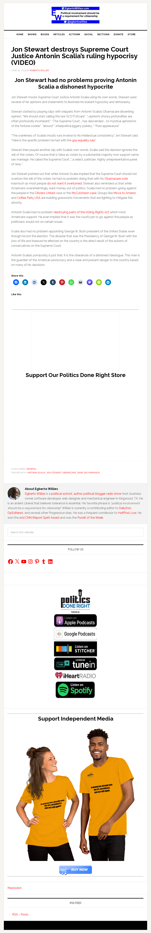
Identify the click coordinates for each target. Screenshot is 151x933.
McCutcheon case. (84, 193)
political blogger (94, 493)
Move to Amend (124, 193)
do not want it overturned (64, 183)
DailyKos (125, 508)
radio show (113, 493)
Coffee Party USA (29, 198)
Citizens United (45, 193)
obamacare (69, 472)
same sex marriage (88, 472)
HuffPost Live (127, 513)
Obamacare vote (116, 178)
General (31, 469)
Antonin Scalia (36, 472)
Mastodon (15, 888)
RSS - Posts (20, 914)
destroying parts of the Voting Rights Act (81, 212)
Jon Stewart (53, 472)
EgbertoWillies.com (75, 15)
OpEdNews (15, 513)
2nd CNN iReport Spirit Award (39, 517)
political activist (61, 493)
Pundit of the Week (90, 517)
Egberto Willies (35, 493)
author (78, 493)
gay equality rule (83, 140)
